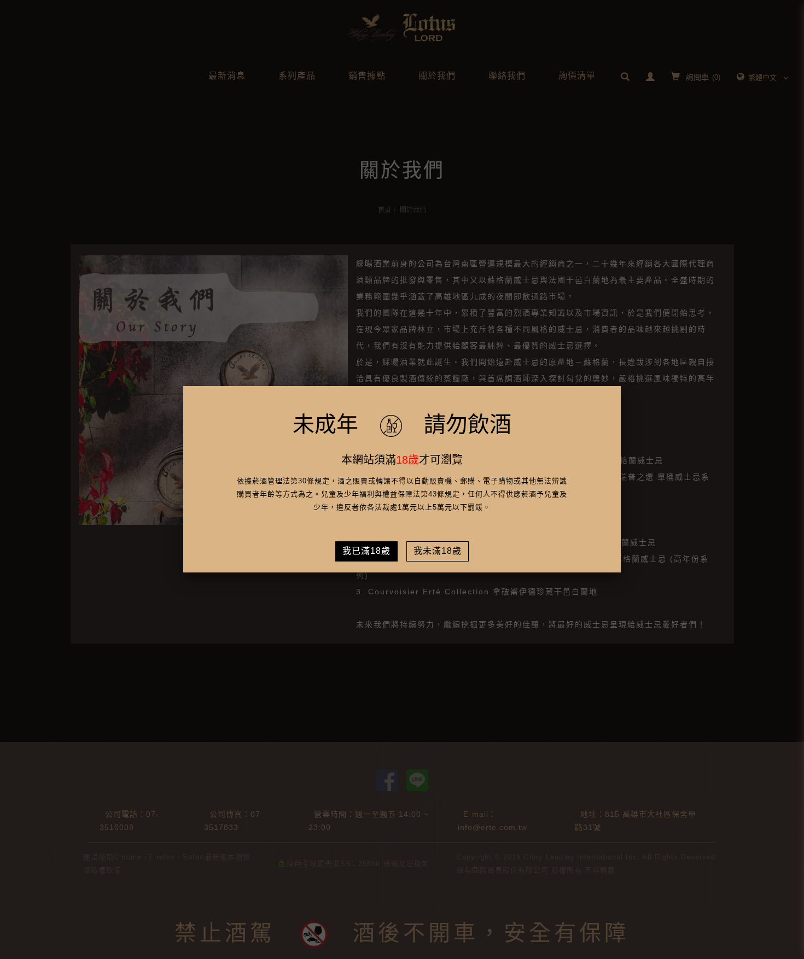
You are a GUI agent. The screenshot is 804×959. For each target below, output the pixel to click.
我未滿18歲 (437, 550)
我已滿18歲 (366, 550)
